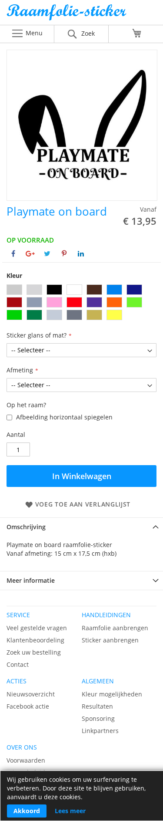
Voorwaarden (26, 760)
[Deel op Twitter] (47, 253)
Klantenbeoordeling (35, 640)
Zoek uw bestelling (34, 652)
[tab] (81, 526)
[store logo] (81, 14)
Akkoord (26, 811)
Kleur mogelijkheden (112, 694)
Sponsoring (98, 718)
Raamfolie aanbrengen (115, 628)
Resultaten (97, 706)
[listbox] (81, 303)
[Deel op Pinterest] (64, 253)
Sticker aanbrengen (110, 640)
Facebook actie (28, 706)
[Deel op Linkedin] (81, 253)
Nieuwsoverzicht (31, 694)
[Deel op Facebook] (13, 253)
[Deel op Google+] (30, 253)
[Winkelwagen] (137, 33)
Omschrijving (26, 527)
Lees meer (70, 811)
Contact (18, 664)
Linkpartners (100, 730)
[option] (14, 289)
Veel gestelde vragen (37, 628)
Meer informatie (31, 580)
